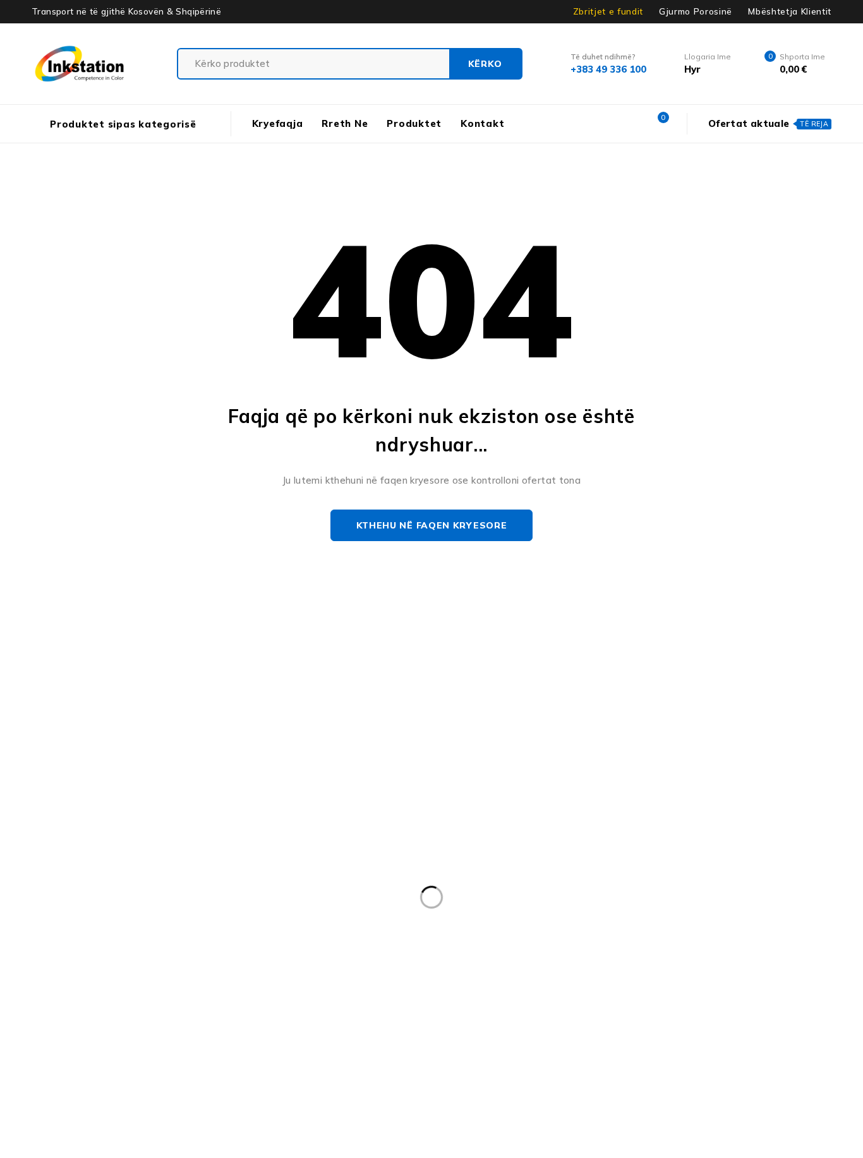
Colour (607, 932)
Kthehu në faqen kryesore (431, 525)
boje (154, 932)
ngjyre (691, 983)
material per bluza (608, 983)
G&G (430, 958)
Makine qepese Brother (488, 983)
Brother (209, 932)
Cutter (665, 932)
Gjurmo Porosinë (695, 11)
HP (537, 958)
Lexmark (168, 983)
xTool (374, 1035)
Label (627, 958)
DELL (721, 932)
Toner (263, 1035)
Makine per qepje (371, 983)
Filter (209, 958)
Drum (95, 958)
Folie (330, 958)
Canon (479, 932)
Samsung (651, 1009)
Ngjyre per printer (122, 1009)
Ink (579, 958)
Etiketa (153, 958)
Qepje (533, 1009)
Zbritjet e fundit (608, 11)
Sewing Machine (118, 1035)
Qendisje (471, 1009)
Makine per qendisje (260, 983)
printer (406, 1009)
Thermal (202, 1035)
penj (202, 1009)
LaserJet (101, 983)
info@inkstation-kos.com (134, 780)
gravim (485, 958)
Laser (765, 958)
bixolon (98, 932)
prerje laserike (331, 1009)
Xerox (319, 1035)
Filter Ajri (269, 958)
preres (255, 1009)
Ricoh (588, 1009)
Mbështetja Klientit (789, 11)
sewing (716, 1009)
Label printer (695, 958)
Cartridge (543, 932)
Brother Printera (291, 932)
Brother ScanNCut (396, 932)
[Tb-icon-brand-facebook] (86, 830)
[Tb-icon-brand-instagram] (114, 830)
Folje (380, 958)
